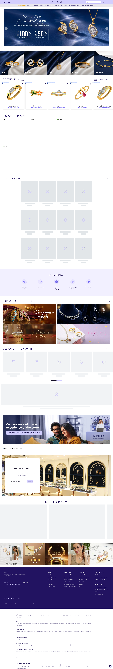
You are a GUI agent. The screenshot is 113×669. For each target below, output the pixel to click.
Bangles (42, 645)
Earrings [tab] (101, 75)
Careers (81, 615)
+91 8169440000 (98, 606)
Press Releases (51, 618)
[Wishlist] (103, 2)
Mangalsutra (33, 645)
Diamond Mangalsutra (28, 661)
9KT (64, 645)
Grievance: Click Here (99, 625)
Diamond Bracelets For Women (78, 661)
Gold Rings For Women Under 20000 (30, 653)
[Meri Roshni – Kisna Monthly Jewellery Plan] (56, 500)
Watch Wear (19, 647)
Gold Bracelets (19, 653)
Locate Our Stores (83, 606)
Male (13, 616)
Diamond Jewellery (81, 645)
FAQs (80, 618)
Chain (56, 645)
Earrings (28, 645)
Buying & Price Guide (68, 606)
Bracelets (38, 645)
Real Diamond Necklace (38, 661)
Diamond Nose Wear (27, 662)
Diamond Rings (88, 661)
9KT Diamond (19, 662)
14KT (67, 645)
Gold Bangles (19, 655)
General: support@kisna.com (101, 618)
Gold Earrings (61, 653)
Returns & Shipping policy (69, 615)
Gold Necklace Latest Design (43, 653)
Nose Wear (52, 645)
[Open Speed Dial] (110, 666)
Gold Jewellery (74, 645)
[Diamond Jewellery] (56, 411)
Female (7, 616)
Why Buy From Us (52, 608)
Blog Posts (50, 615)
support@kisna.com (99, 613)
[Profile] (106, 2)
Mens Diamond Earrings (67, 661)
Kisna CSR (50, 611)
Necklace (60, 645)
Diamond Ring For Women (57, 661)
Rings (17, 645)
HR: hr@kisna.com (98, 623)
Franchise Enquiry (83, 611)
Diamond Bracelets (47, 661)
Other (18, 616)
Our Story (50, 606)
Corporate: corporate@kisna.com (102, 621)
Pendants (47, 645)
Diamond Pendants (19, 661)
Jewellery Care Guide (68, 611)
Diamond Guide (67, 608)
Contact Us (81, 613)
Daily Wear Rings (22, 645)
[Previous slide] (6, 28)
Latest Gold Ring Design (53, 653)
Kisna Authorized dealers (84, 608)
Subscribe (25, 613)
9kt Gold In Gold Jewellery (86, 653)
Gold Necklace (77, 653)
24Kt (70, 645)
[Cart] (109, 2)
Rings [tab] (95, 75)
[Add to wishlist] (22, 81)
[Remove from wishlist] (90, 200)
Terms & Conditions (105, 634)
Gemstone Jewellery (90, 645)
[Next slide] (106, 28)
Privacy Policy (96, 634)
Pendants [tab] (107, 75)
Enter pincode (7, 2)
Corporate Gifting (51, 613)
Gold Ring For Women (70, 653)
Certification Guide (68, 613)
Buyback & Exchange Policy (70, 618)
